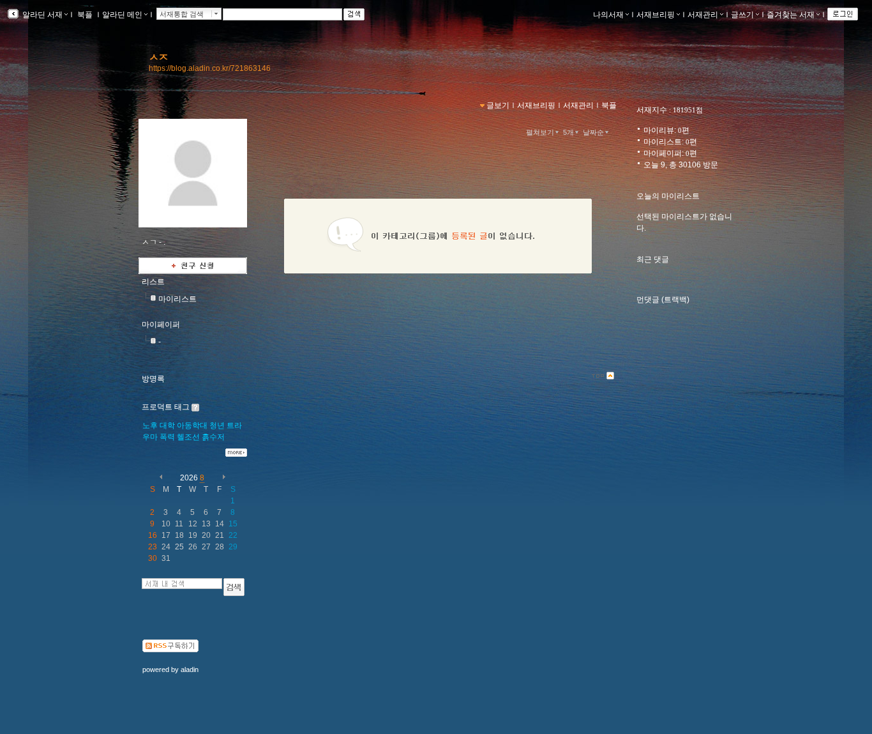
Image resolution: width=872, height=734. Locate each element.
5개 (568, 132)
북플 (84, 14)
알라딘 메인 (122, 14)
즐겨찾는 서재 (791, 14)
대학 (167, 425)
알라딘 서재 (41, 14)
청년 (217, 425)
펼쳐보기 (540, 132)
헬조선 (188, 436)
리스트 (153, 281)
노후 (150, 425)
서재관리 (703, 14)
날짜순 (593, 132)
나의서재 (608, 14)
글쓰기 (742, 14)
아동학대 (192, 425)
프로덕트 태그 (166, 406)
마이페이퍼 (161, 324)
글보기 (497, 105)
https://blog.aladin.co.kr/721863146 (210, 68)
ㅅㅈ (158, 57)
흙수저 (213, 436)
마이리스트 (177, 298)
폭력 (167, 436)
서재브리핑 (655, 14)
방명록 (153, 378)
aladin (190, 669)
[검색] (233, 587)
